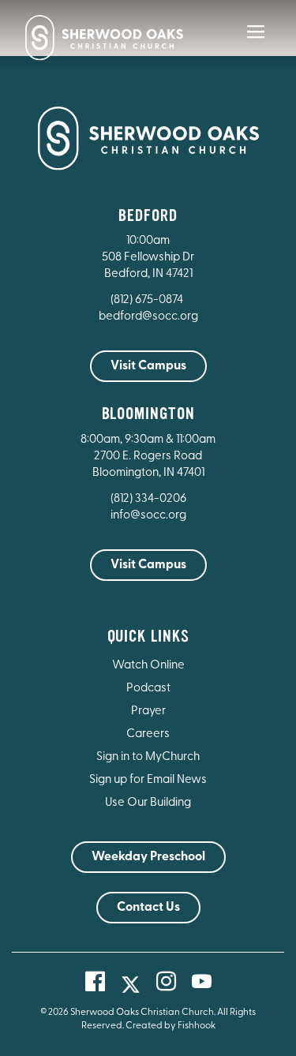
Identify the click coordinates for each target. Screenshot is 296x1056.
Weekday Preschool (148, 857)
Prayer (148, 711)
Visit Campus (148, 366)
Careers (148, 734)
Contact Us (148, 907)
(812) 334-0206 (148, 499)
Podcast (148, 689)
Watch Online (148, 666)
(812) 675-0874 (148, 300)
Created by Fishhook (170, 1026)
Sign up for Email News (148, 780)
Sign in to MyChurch (148, 757)
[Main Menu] (255, 42)
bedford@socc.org (148, 317)
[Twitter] (131, 984)
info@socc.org (148, 516)
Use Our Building (148, 803)
